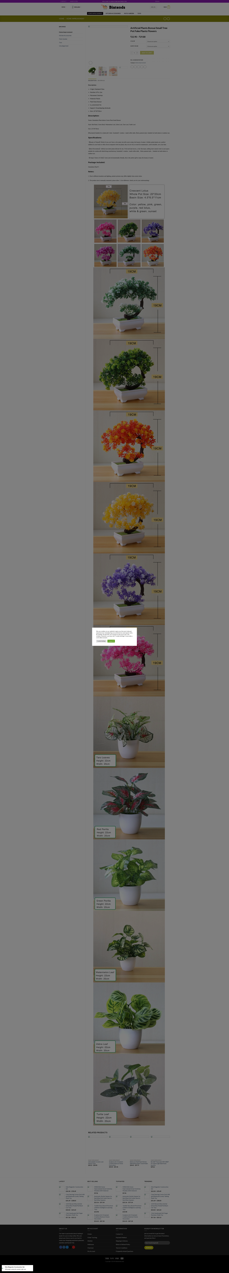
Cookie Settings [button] (101, 641)
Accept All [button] (111, 641)
